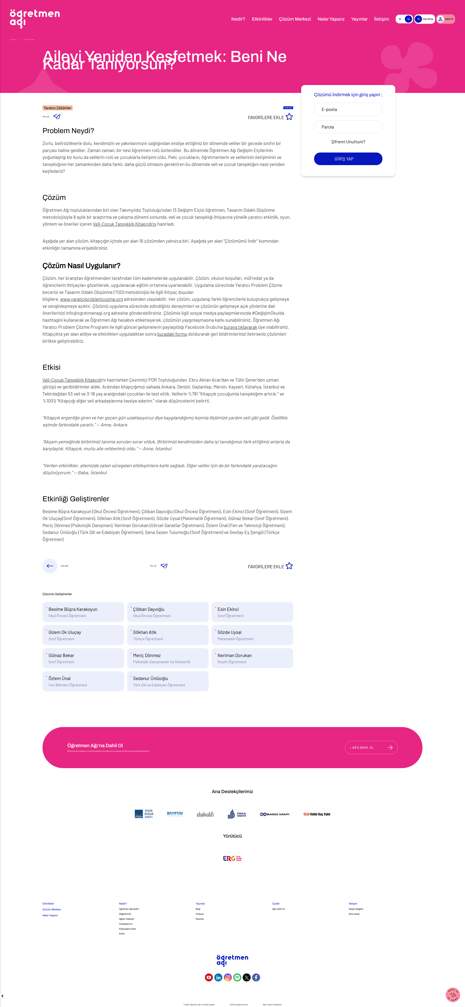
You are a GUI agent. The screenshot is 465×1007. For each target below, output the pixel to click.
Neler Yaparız (331, 19)
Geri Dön (64, 566)
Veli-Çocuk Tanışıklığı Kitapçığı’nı (124, 224)
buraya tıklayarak (240, 327)
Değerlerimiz (125, 914)
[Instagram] (228, 977)
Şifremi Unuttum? (348, 141)
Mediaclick (277, 1004)
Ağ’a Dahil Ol (278, 909)
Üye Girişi (428, 19)
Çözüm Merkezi (295, 19)
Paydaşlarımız (126, 924)
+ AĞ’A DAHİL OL (362, 747)
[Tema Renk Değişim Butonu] (404, 19)
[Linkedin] (218, 977)
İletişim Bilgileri (356, 909)
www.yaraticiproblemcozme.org (91, 299)
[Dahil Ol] (453, 994)
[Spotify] (237, 977)
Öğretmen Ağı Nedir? (129, 909)
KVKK (122, 934)
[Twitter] (247, 977)
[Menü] (225, 19)
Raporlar (200, 919)
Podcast (200, 914)
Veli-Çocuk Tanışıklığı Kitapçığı (72, 380)
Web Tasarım (268, 1004)
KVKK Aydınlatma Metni (239, 1004)
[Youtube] (209, 977)
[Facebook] (256, 977)
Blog (198, 909)
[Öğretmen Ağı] (35, 19)
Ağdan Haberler (126, 919)
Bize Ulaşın (354, 914)
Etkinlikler (262, 19)
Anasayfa (13, 39)
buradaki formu (172, 334)
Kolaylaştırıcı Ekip (127, 929)
